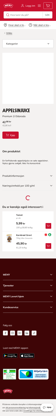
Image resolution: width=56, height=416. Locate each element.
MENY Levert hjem (13, 296)
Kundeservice (10, 307)
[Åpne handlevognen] (47, 5)
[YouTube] (19, 333)
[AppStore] (27, 355)
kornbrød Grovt (24, 235)
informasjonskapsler (37, 407)
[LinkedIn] (26, 333)
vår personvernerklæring (16, 407)
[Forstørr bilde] (28, 78)
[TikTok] (34, 333)
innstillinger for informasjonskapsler (38, 411)
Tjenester (8, 285)
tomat (19, 215)
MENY (6, 274)
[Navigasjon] (39, 5)
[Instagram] (12, 333)
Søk (47, 14)
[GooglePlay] (10, 355)
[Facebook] (5, 333)
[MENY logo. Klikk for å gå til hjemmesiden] (8, 6)
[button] (28, 43)
